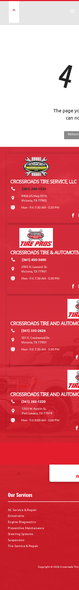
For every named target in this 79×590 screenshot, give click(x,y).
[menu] (72, 11)
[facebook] (73, 216)
